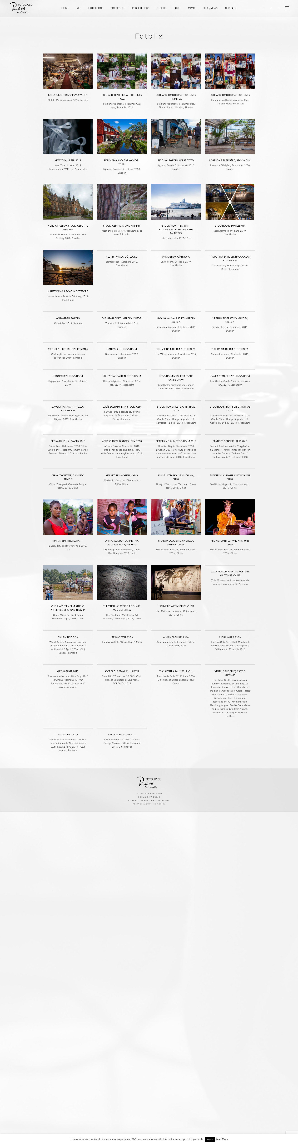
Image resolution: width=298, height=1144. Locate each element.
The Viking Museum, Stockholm (176, 349)
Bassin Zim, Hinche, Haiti (67, 540)
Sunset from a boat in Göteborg (67, 291)
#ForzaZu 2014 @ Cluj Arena (122, 671)
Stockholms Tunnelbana (230, 225)
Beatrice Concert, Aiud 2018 (230, 441)
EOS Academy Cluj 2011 (122, 734)
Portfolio (118, 8)
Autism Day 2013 (68, 734)
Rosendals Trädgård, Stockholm (230, 160)
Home (65, 8)
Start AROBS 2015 (230, 637)
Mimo (191, 8)
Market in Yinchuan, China (122, 475)
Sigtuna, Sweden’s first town (176, 160)
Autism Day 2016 (68, 637)
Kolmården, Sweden (68, 318)
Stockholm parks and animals (122, 225)
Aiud (177, 8)
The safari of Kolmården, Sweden (121, 318)
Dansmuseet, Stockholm (122, 349)
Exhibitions (95, 8)
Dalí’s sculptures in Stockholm (122, 406)
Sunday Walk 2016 (122, 637)
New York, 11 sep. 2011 (68, 160)
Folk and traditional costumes (230, 95)
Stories (162, 8)
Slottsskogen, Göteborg (121, 256)
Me (78, 8)
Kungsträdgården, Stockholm (122, 376)
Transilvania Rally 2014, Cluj (175, 671)
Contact (231, 8)
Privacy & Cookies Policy (149, 804)
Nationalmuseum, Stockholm (230, 349)
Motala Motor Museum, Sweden (67, 95)
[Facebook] (263, 8)
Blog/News (210, 8)
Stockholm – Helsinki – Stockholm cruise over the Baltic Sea (176, 229)
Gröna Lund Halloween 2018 (68, 441)
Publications (140, 8)
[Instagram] (278, 8)
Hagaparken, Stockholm (68, 376)
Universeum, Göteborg (176, 256)
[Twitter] (270, 8)
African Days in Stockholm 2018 (122, 441)
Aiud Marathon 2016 (176, 637)
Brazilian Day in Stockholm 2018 (176, 441)
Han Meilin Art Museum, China (176, 606)
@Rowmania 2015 (67, 671)
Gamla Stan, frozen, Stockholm (230, 376)
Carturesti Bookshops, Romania (68, 349)
